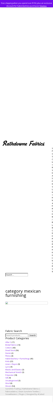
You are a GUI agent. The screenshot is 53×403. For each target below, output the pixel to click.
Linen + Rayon (11, 364)
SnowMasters (11, 394)
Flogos (22, 394)
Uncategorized (11, 380)
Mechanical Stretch (13, 372)
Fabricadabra (11, 391)
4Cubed (41, 394)
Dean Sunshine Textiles (29, 391)
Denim (8, 353)
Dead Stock (10, 350)
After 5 (8, 342)
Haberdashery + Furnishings (17, 358)
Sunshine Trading (12, 388)
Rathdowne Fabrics (30, 388)
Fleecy (8, 356)
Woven (8, 386)
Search (33, 335)
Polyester (9, 375)
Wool (7, 383)
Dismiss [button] (43, 6)
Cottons (8, 347)
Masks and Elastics (13, 369)
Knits (7, 361)
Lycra (7, 366)
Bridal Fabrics (11, 345)
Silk (6, 377)
